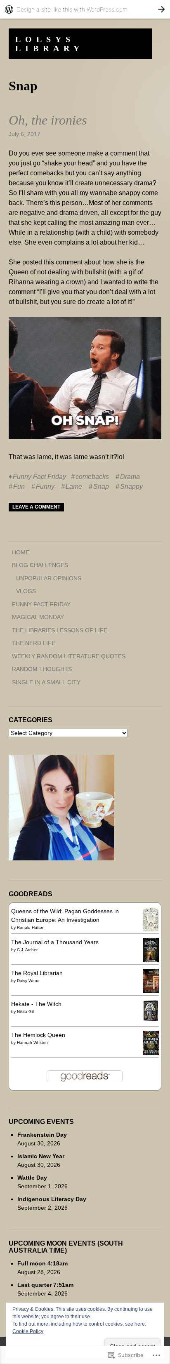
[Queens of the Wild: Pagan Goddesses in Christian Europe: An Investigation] (151, 929)
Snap (101, 486)
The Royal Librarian (37, 973)
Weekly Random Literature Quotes (68, 656)
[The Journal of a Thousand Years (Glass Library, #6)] (151, 960)
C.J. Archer (27, 949)
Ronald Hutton (31, 927)
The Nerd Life (33, 643)
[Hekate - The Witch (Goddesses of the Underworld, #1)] (151, 1019)
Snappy (131, 486)
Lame (74, 486)
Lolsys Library (49, 44)
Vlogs (26, 591)
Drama (130, 476)
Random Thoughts (42, 669)
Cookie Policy (27, 1331)
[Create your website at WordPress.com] (85, 9)
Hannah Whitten (32, 1042)
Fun (19, 486)
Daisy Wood (28, 980)
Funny (45, 486)
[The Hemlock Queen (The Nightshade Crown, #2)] (151, 1053)
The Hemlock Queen (38, 1035)
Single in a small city (46, 682)
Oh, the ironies (48, 120)
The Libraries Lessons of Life (59, 630)
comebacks (92, 476)
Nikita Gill (25, 1011)
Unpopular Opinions (48, 578)
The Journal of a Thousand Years (55, 942)
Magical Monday (38, 617)
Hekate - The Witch (36, 1004)
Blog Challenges (40, 565)
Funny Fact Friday (39, 476)
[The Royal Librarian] (151, 991)
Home (20, 552)
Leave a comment (36, 507)
